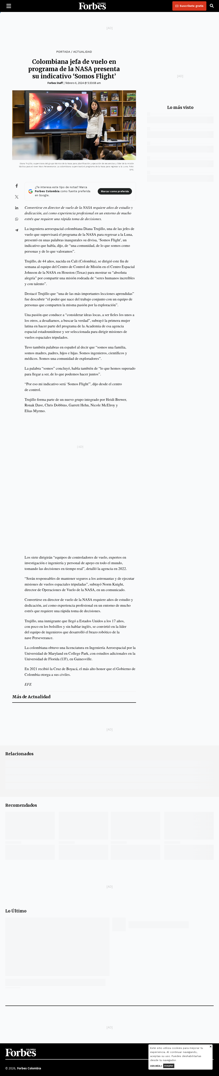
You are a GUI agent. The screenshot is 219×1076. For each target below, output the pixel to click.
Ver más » (156, 1065)
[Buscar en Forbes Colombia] (212, 6)
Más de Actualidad (31, 696)
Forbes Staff (55, 83)
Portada (63, 51)
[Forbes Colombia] (92, 6)
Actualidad (82, 51)
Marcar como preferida (115, 191)
